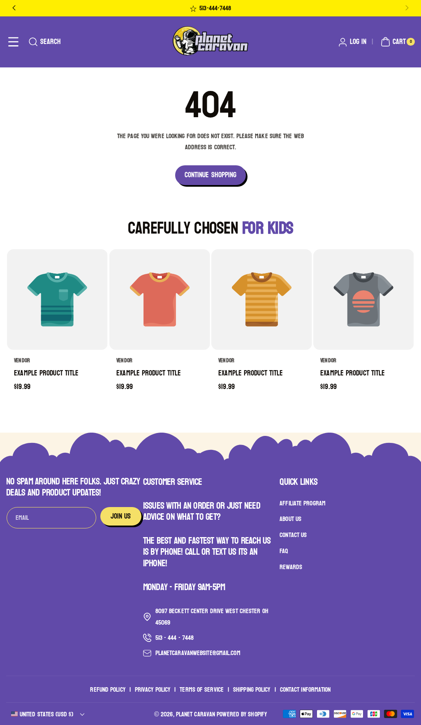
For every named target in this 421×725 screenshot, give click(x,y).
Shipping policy (252, 689)
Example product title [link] (46, 373)
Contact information (305, 689)
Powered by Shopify (242, 714)
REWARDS (291, 567)
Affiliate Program (303, 503)
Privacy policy (152, 689)
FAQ (284, 551)
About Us (290, 519)
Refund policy (107, 689)
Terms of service (202, 689)
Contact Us (293, 535)
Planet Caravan (195, 714)
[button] (13, 42)
